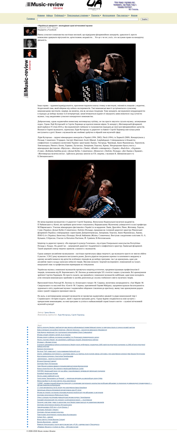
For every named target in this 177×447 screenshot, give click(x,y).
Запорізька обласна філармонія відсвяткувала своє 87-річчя (59, 390)
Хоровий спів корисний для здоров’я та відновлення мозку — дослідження (64, 400)
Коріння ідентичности (45, 349)
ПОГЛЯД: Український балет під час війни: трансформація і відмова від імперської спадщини (71, 371)
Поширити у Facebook (47, 30)
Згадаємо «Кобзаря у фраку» (48, 410)
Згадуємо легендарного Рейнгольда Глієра (52, 395)
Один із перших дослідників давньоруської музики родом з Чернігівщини (63, 397)
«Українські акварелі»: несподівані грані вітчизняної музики (65, 26)
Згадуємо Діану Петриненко (47, 364)
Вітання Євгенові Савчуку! (46, 361)
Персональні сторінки (77, 15)
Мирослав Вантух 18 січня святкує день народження (56, 381)
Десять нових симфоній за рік (48, 376)
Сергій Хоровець (77, 315)
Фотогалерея (108, 15)
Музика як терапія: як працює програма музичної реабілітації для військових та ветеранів (70, 392)
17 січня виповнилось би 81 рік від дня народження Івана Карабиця (62, 388)
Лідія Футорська (64, 315)
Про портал (122, 15)
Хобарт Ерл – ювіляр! (45, 417)
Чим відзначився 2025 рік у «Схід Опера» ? (53, 407)
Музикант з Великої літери (47, 342)
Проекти (95, 15)
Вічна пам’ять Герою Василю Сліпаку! (51, 419)
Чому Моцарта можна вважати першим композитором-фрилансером (62, 366)
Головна (31, 19)
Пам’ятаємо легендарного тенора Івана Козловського (57, 415)
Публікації (59, 15)
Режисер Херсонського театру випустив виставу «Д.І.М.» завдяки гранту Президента (68, 424)
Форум (134, 15)
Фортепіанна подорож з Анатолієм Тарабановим (55, 356)
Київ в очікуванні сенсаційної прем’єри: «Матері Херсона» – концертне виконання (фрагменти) (72, 330)
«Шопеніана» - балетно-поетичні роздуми (52, 359)
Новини (41, 15)
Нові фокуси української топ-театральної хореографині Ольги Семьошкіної (64, 332)
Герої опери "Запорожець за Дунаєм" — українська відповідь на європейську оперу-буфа (69, 378)
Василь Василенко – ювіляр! (47, 422)
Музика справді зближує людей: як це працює (53, 335)
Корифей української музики (47, 373)
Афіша (49, 15)
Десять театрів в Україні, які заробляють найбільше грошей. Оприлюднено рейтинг (67, 340)
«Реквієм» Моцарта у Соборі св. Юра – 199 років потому (57, 427)
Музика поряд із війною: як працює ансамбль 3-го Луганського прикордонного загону (68, 337)
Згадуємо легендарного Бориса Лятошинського (54, 405)
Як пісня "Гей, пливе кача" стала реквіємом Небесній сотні (58, 351)
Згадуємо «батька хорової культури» (50, 412)
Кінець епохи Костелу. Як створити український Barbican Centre (60, 369)
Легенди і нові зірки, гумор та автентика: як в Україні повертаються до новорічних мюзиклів (70, 402)
